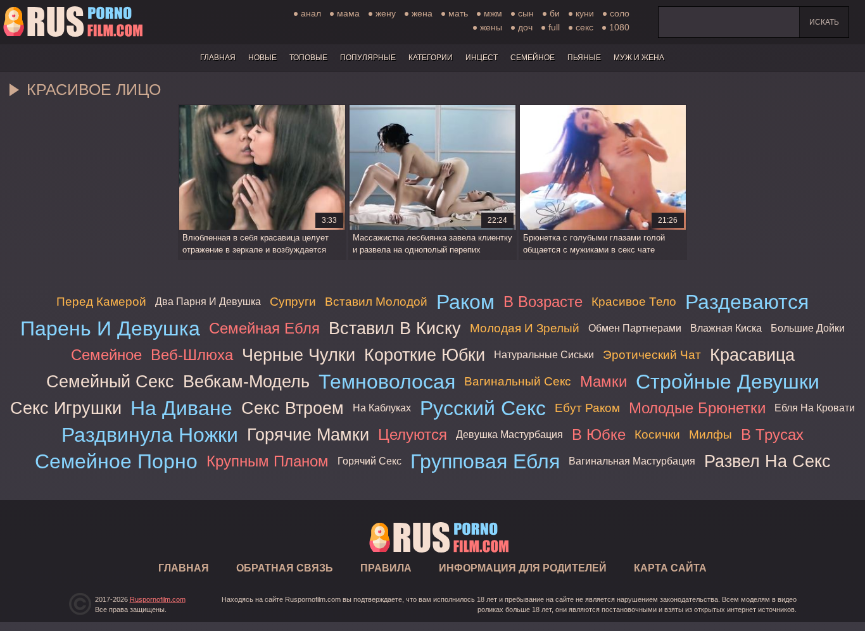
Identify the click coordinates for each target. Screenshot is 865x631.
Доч (525, 27)
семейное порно (116, 461)
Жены (491, 27)
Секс (584, 27)
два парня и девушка (208, 301)
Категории (430, 57)
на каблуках (382, 408)
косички (657, 434)
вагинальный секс (517, 381)
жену (386, 13)
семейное (106, 354)
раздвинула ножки (149, 435)
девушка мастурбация (509, 434)
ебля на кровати (814, 408)
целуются (412, 434)
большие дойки (808, 328)
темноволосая (387, 382)
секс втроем (292, 408)
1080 (619, 27)
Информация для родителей (523, 568)
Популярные (368, 57)
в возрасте (543, 301)
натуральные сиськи (544, 354)
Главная (72, 22)
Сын (526, 13)
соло (619, 13)
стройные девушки (727, 382)
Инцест (481, 57)
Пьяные (584, 57)
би (555, 13)
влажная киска (726, 328)
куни (585, 13)
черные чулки (298, 355)
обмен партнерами (634, 328)
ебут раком (587, 408)
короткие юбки (424, 355)
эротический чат (652, 354)
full (554, 27)
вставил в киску (395, 328)
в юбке (599, 434)
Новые (262, 57)
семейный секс (110, 381)
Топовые (308, 57)
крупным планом (267, 461)
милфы (710, 434)
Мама (348, 13)
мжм (493, 13)
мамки (603, 381)
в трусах (772, 434)
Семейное (532, 57)
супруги (293, 301)
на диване (181, 408)
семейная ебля (264, 328)
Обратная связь (284, 568)
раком (465, 302)
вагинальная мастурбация (632, 461)
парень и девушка (110, 328)
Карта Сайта (670, 568)
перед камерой (101, 301)
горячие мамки (308, 434)
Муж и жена (639, 57)
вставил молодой (376, 301)
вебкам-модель (246, 381)
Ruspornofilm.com (158, 599)
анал (311, 13)
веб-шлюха (192, 354)
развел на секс (767, 461)
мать (458, 13)
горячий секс (369, 461)
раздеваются (747, 302)
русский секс (483, 408)
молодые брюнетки (697, 407)
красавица (752, 355)
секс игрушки (66, 408)
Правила (386, 568)
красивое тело (633, 301)
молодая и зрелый (524, 328)
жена (422, 13)
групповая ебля (485, 461)
